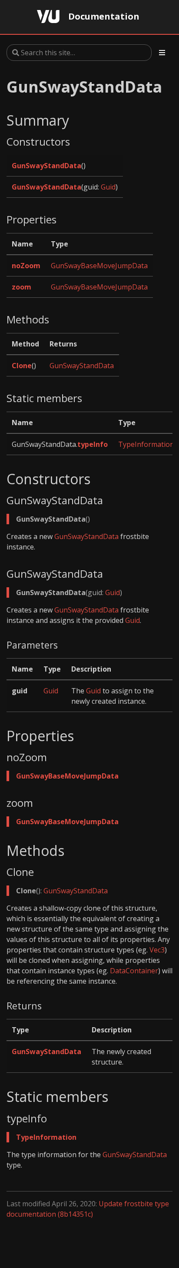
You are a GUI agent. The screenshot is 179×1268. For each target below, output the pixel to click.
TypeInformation (146, 444)
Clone (22, 365)
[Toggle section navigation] (162, 53)
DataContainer (134, 970)
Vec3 (157, 950)
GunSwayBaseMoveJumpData (99, 265)
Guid (108, 187)
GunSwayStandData (46, 165)
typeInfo (92, 444)
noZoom (26, 265)
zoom (21, 287)
